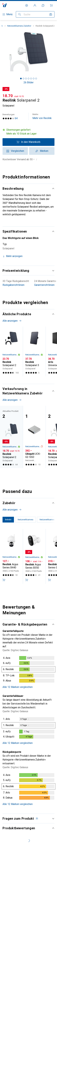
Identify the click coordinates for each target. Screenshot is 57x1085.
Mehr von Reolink (42, 116)
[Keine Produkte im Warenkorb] (51, 5)
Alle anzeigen (10, 320)
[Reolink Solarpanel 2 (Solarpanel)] (11, 351)
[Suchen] (19, 14)
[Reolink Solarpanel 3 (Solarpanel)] (34, 351)
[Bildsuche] (50, 14)
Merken (44, 150)
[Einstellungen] (26, 5)
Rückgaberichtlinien (13, 284)
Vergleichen (17, 150)
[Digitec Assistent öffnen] (43, 5)
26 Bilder (29, 82)
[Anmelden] (35, 5)
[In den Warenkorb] (3, 579)
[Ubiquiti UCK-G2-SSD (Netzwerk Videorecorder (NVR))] (34, 437)
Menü (9, 14)
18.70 (8, 96)
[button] (28, 132)
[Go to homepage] (5, 5)
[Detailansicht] (28, 670)
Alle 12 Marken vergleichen (18, 687)
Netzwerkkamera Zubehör (19, 26)
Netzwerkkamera (10, 557)
